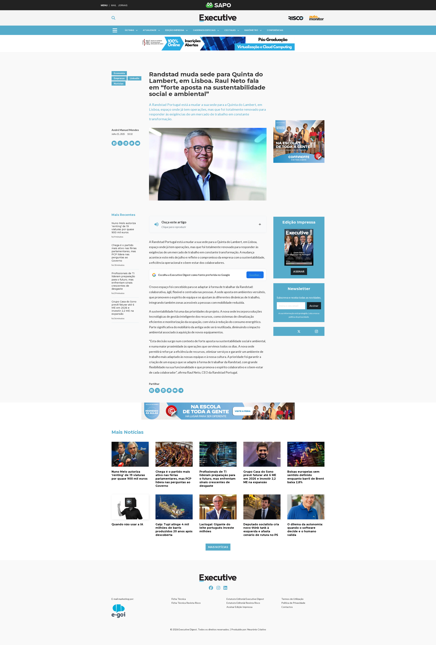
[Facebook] (114, 143)
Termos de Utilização (292, 598)
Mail (113, 5)
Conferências (275, 30)
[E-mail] (137, 143)
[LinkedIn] (125, 143)
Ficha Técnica (179, 598)
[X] (120, 143)
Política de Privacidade (293, 602)
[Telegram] (180, 390)
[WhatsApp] (131, 143)
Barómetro (251, 30)
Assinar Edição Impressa (239, 606)
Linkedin (134, 78)
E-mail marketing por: (123, 598)
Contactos (287, 606)
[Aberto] (115, 30)
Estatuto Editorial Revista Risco (243, 602)
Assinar (299, 271)
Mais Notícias (218, 546)
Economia (119, 73)
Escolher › (255, 274)
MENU (104, 5)
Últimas (129, 30)
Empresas (119, 78)
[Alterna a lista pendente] (137, 30)
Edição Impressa (174, 30)
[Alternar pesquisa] (113, 18)
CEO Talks (230, 30)
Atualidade (149, 30)
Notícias (118, 83)
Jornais (122, 5)
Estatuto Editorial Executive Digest (245, 598)
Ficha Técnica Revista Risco (186, 602)
